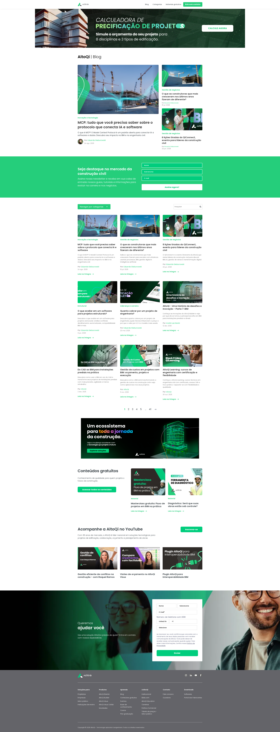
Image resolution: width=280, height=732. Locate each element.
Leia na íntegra (84, 274)
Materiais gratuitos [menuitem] (173, 4)
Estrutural (82, 306)
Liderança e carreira (129, 306)
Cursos (123, 710)
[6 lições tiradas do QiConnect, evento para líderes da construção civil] (182, 119)
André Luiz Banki (173, 323)
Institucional (146, 694)
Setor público (83, 701)
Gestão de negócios (171, 90)
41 (150, 409)
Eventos (123, 701)
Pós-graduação (126, 714)
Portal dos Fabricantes (193, 698)
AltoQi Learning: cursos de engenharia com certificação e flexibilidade (180, 372)
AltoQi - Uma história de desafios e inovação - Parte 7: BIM (182, 307)
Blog (122, 694)
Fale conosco (168, 694)
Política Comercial (149, 708)
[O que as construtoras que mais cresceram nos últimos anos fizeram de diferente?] (182, 76)
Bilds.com (145, 698)
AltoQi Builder (104, 698)
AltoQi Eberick (104, 694)
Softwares (188, 694)
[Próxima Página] (155, 409)
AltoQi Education (148, 701)
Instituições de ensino (86, 704)
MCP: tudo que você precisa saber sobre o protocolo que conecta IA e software (115, 125)
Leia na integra (137, 511)
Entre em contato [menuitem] (192, 4)
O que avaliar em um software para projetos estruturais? (95, 312)
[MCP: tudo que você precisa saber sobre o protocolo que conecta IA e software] (118, 89)
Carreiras (145, 704)
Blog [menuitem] (147, 4)
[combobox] (188, 206)
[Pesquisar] (200, 206)
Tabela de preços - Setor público (149, 712)
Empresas (82, 698)
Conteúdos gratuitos (128, 698)
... (145, 409)
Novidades (103, 708)
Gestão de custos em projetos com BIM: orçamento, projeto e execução (139, 372)
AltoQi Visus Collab (106, 704)
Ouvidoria (167, 698)
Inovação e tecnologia (88, 117)
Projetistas (82, 694)
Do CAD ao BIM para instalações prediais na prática (95, 371)
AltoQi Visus (103, 701)
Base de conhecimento (126, 705)
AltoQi (83, 389)
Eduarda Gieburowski (97, 140)
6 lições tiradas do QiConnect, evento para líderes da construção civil (181, 140)
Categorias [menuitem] (157, 4)
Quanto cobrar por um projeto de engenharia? (138, 312)
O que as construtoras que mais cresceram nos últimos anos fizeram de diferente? (180, 96)
